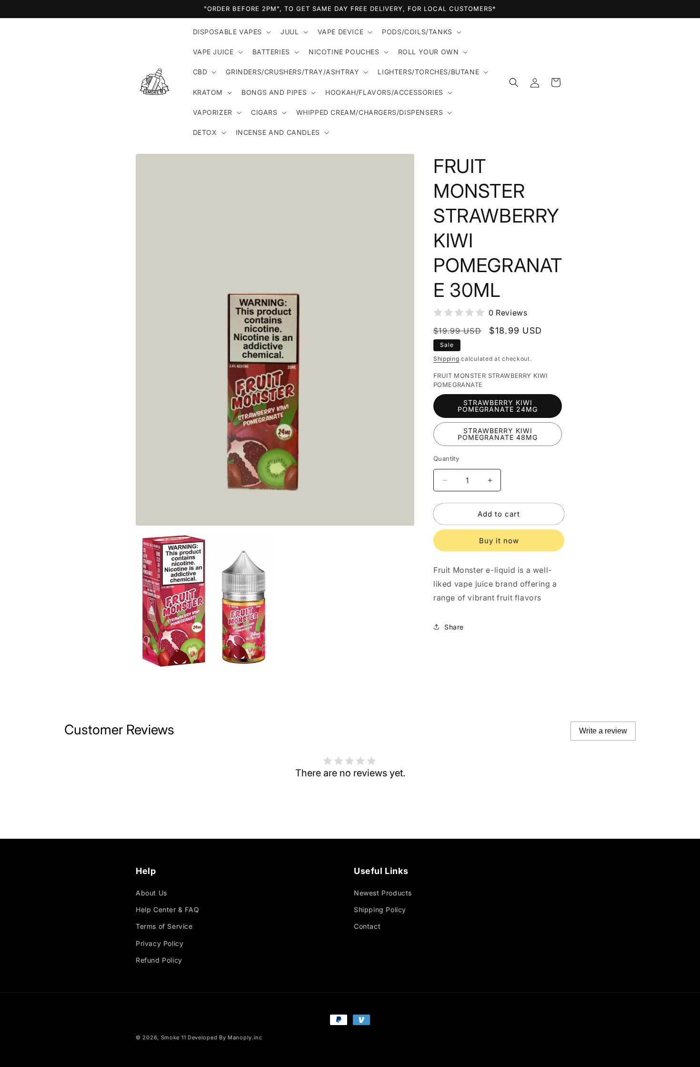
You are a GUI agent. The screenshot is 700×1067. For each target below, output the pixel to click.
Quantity (446, 458)
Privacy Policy (159, 943)
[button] (231, 32)
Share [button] (454, 627)
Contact (367, 926)
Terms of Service (164, 926)
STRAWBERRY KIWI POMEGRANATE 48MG (498, 434)
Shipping (446, 358)
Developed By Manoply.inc (225, 1037)
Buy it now (499, 540)
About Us (151, 893)
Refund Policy (159, 960)
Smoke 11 (173, 1037)
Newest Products (383, 893)
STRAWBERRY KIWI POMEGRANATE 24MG (498, 405)
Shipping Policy (380, 909)
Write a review (603, 731)
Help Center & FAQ (167, 909)
